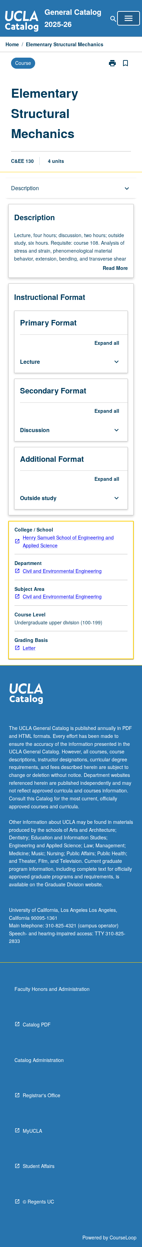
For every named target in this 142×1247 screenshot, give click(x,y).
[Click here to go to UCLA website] (26, 695)
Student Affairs (38, 1165)
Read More (115, 268)
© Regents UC (38, 1201)
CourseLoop (123, 1237)
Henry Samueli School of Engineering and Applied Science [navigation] (68, 541)
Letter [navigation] (29, 647)
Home (12, 44)
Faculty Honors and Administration (52, 988)
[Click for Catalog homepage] (21, 22)
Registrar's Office (41, 1095)
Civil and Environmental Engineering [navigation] (62, 570)
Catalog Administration (39, 1059)
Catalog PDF (37, 1024)
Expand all (106, 342)
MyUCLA (32, 1130)
